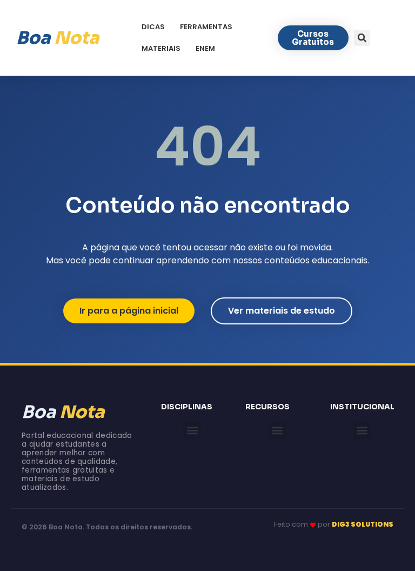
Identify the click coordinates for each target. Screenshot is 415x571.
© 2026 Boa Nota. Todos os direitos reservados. (107, 527)
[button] (362, 38)
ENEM (205, 48)
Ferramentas (206, 27)
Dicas (153, 27)
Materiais (161, 48)
